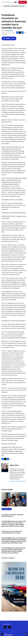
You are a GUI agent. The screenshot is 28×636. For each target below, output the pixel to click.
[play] (2, 634)
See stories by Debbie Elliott (17, 481)
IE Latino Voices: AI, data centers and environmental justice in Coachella (11, 532)
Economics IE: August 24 (8, 558)
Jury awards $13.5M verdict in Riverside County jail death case (12, 515)
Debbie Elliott (9, 30)
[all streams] (26, 634)
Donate (23, 2)
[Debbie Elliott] (4, 467)
